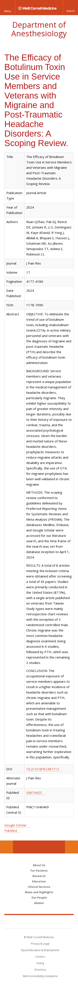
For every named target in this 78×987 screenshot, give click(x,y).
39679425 (34, 792)
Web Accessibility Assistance (40, 976)
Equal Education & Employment (40, 950)
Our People (39, 897)
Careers (40, 956)
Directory (40, 969)
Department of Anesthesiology (39, 29)
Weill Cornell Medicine (39, 921)
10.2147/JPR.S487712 (42, 769)
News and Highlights (39, 892)
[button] (70, 7)
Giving (40, 963)
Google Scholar (15, 825)
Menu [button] (7, 11)
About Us (39, 865)
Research (39, 876)
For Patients (39, 870)
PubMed (10, 830)
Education (39, 881)
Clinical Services (39, 887)
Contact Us (71, 846)
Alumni (39, 903)
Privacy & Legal (40, 944)
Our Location (6, 846)
